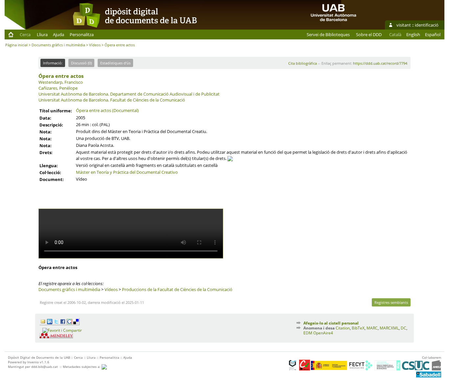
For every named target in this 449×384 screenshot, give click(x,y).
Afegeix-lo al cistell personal (331, 323)
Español (432, 34)
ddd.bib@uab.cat (44, 366)
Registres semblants (391, 302)
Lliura (42, 34)
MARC (372, 328)
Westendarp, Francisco (60, 82)
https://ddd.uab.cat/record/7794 (380, 63)
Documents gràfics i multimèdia (58, 44)
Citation (343, 328)
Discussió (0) (81, 62)
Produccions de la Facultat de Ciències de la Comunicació (177, 289)
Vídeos (95, 44)
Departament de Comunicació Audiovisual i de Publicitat (165, 94)
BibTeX (358, 328)
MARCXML (389, 328)
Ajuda (58, 34)
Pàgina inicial (16, 44)
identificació (426, 25)
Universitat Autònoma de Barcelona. (73, 94)
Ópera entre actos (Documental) (107, 110)
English (413, 34)
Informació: (52, 62)
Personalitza (82, 34)
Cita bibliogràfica (302, 63)
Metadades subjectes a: (82, 366)
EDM (307, 332)
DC (403, 328)
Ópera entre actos (60, 76)
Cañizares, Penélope (58, 88)
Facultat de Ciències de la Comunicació (147, 100)
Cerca (25, 34)
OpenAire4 (323, 332)
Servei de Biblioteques (328, 34)
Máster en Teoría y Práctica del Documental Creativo (127, 172)
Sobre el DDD (369, 34)
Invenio (33, 362)
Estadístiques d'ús (115, 62)
